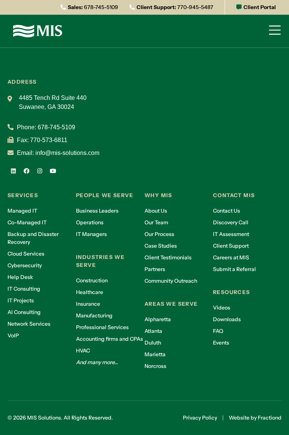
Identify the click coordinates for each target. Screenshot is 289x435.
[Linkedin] (13, 170)
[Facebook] (26, 170)
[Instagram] (39, 170)
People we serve (104, 195)
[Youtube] (52, 170)
